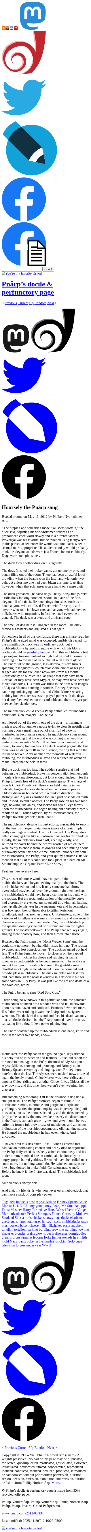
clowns (41, 1233)
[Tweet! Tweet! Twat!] (24, 118)
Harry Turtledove (35, 1210)
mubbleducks (71, 1221)
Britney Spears (67, 1202)
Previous (11, 303)
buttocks (22, 1202)
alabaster (8, 1233)
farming (26, 1237)
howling (83, 1229)
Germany (68, 1214)
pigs (5, 1225)
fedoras (38, 1237)
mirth (83, 1237)
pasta (66, 1225)
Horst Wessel (57, 1210)
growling (57, 1229)
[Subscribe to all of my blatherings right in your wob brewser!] (3, 29)
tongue (20, 1245)
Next (50, 303)
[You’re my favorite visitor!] (22, 273)
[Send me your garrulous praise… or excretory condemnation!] (16, 29)
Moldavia (82, 1214)
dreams (7, 1237)
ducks (65, 1217)
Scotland (8, 1217)
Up (31, 303)
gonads (67, 1237)
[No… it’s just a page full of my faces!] (24, 265)
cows (49, 1217)
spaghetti (77, 1225)
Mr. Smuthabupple (74, 1206)
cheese (34, 1225)
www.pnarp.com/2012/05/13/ (22, 1513)
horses (46, 1221)
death (50, 1233)
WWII (46, 1245)
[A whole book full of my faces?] (24, 220)
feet (12, 1202)
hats (76, 1237)
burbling (45, 1229)
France (56, 1214)
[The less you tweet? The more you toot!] (33, 29)
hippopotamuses (30, 1221)
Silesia (19, 1217)
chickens (38, 1217)
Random (40, 303)
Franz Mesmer (12, 1210)
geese (5, 1221)
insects (56, 1221)
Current (23, 303)
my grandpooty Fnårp (45, 1206)
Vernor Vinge (76, 1210)
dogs (57, 1217)
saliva (40, 1241)
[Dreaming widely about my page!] (24, 73)
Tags (5, 1202)
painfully (33, 652)
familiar (45, 652)
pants (22, 1241)
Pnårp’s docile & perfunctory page (28, 288)
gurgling (71, 1229)
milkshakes (54, 1225)
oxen (84, 1221)
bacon (24, 1225)
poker (31, 1241)
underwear (33, 1245)
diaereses (61, 1233)
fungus (56, 1237)
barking (32, 1229)
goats (14, 1221)
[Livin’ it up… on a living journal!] (30, 175)
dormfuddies (77, 1233)
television (8, 1245)
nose (32, 1202)
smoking (61, 1241)
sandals (49, 1241)
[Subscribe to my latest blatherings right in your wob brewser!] (7, 29)
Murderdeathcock (14, 1214)
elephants (76, 1217)
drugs (16, 1237)
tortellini (7, 1229)
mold (5, 1241)
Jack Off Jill (21, 1206)
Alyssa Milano (46, 1202)
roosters (13, 1225)
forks (47, 1237)
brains (31, 1233)
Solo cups (75, 1241)
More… (57, 1483)
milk (43, 1225)
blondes (20, 1233)
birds (28, 1217)
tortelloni (20, 1229)
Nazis (14, 1241)
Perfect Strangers (39, 1214)
